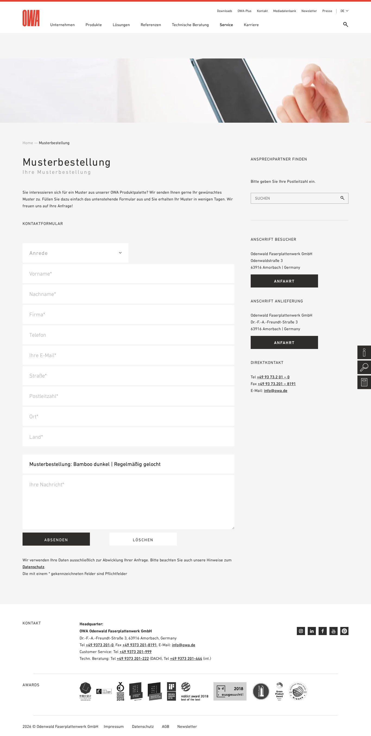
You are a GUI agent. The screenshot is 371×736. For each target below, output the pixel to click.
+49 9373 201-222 (133, 658)
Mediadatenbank (284, 11)
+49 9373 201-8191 (139, 644)
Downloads (224, 11)
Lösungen (121, 24)
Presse (327, 11)
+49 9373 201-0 (100, 644)
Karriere (251, 24)
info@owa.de (275, 390)
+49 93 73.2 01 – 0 (273, 377)
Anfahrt (284, 281)
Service (226, 24)
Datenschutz (33, 566)
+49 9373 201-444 (186, 658)
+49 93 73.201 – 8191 (277, 383)
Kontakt (262, 11)
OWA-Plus (244, 11)
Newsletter (309, 11)
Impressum (114, 726)
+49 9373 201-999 (136, 651)
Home (28, 142)
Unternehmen (62, 24)
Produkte (94, 24)
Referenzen (151, 24)
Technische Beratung (190, 24)
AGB (165, 726)
